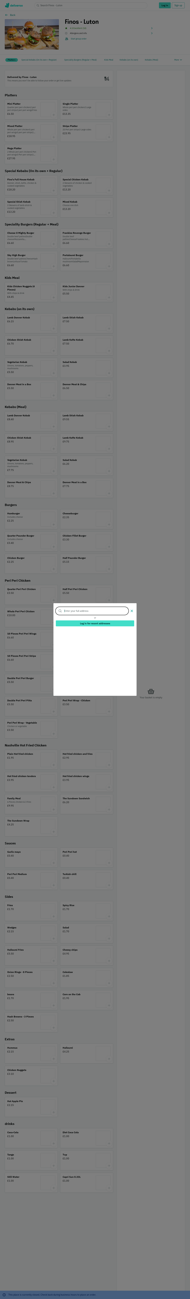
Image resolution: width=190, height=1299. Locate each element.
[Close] (131, 611)
